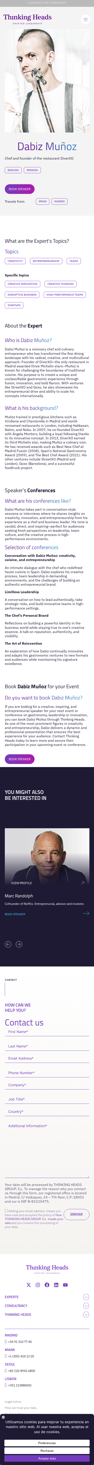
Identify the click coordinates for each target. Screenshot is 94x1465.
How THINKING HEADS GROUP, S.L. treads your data (34, 1219)
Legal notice (14, 1402)
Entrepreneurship (46, 261)
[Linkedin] (56, 1285)
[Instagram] (37, 1285)
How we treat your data (21, 1408)
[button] (8, 944)
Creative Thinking (60, 283)
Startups (14, 305)
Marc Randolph (19, 895)
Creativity (15, 261)
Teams (74, 261)
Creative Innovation (22, 283)
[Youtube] (65, 1285)
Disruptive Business (22, 294)
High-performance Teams (65, 294)
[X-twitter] (28, 1285)
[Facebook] (47, 1285)
